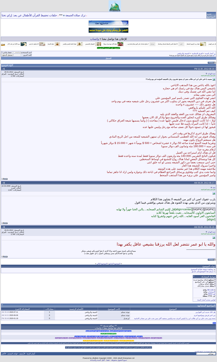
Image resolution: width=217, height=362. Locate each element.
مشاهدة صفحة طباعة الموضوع (202, 269)
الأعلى (3, 354)
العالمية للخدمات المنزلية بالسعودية (176, 343)
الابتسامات (211, 292)
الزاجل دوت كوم (41, 343)
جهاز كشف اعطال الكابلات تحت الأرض (98, 336)
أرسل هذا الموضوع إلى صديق (202, 271)
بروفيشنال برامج (152, 343)
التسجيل (108, 58)
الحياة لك (94, 343)
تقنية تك (158, 343)
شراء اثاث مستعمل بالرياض (108, 333)
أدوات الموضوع (7, 65)
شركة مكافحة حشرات (61, 338)
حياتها (85, 347)
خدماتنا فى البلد (49, 343)
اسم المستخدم (26, 52)
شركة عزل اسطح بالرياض (111, 340)
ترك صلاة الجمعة (90, 15)
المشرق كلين (122, 343)
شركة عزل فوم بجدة (130, 336)
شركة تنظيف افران (156, 338)
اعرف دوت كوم (80, 343)
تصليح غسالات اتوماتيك (75, 338)
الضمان (116, 343)
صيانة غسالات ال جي (131, 338)
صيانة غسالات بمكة (119, 338)
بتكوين (29, 343)
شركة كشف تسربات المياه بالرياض (93, 340)
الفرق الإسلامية (197, 53)
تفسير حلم (34, 343)
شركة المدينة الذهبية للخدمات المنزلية (63, 343)
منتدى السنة (148, 347)
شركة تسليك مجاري (80, 336)
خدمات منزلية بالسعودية (107, 343)
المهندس (187, 343)
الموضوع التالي (102, 264)
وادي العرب (91, 347)
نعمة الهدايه (211, 74)
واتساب (94, 38)
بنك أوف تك (68, 347)
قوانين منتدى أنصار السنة (206, 300)
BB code (210, 290)
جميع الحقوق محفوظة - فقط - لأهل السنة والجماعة (108, 360)
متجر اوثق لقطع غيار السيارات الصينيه (121, 331)
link (214, 323)
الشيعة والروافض (183, 53)
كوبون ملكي (88, 343)
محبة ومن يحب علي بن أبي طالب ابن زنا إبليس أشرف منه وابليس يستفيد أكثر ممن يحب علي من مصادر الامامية (174, 318)
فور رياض (99, 343)
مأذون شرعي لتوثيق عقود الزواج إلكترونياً (97, 331)
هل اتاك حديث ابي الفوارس (205, 312)
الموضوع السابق (114, 264)
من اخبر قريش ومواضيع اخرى (204, 315)
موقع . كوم (144, 343)
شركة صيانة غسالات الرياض (105, 338)
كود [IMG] (211, 294)
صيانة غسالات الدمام (144, 338)
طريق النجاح (113, 347)
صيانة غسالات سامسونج (89, 338)
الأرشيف (22, 354)
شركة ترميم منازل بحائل (116, 336)
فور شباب (80, 347)
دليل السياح (164, 343)
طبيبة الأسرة (105, 347)
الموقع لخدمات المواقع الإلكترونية (202, 351)
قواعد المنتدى (12, 354)
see (214, 188)
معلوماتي (98, 347)
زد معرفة (120, 347)
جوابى (74, 347)
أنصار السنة (209, 53)
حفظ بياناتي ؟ (7, 52)
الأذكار (142, 347)
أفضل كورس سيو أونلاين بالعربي (133, 343)
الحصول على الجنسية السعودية (108, 48)
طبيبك (74, 343)
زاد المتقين (136, 347)
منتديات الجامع (128, 347)
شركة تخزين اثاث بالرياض (126, 340)
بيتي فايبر (140, 336)
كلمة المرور (27, 55)
